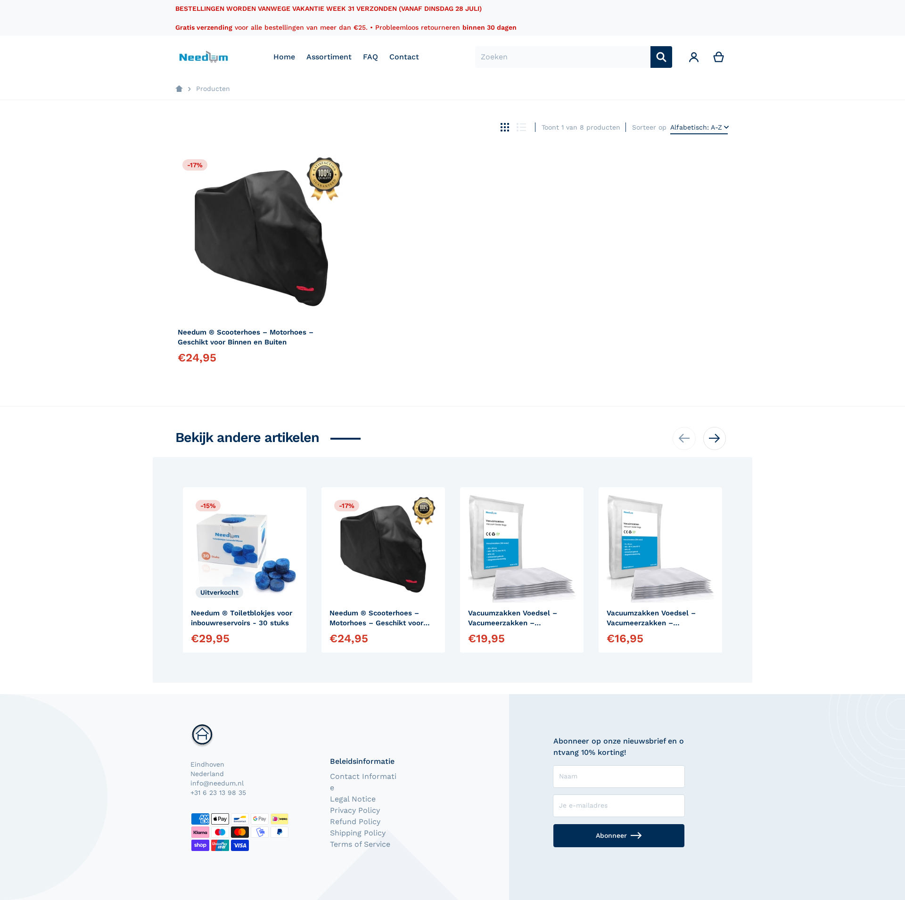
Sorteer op (649, 127)
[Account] (694, 57)
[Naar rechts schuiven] (714, 438)
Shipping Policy (358, 832)
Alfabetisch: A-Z (696, 127)
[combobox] (562, 57)
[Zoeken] (661, 57)
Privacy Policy (355, 810)
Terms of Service (360, 844)
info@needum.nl (217, 783)
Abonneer (611, 835)
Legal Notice (353, 798)
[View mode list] (521, 127)
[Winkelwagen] (719, 57)
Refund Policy (355, 821)
